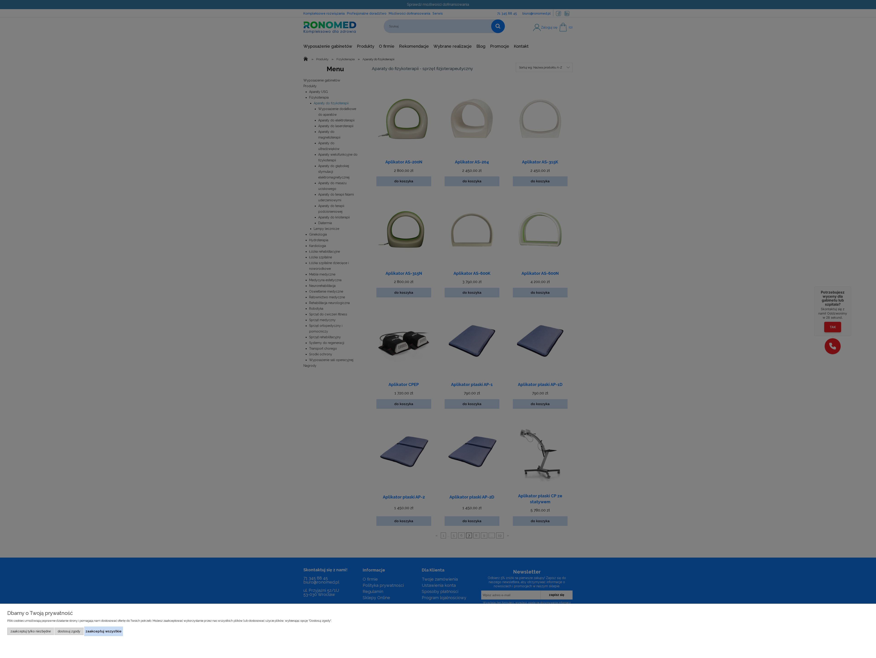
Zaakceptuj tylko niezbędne (30, 631)
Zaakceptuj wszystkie (104, 631)
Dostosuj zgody (69, 631)
